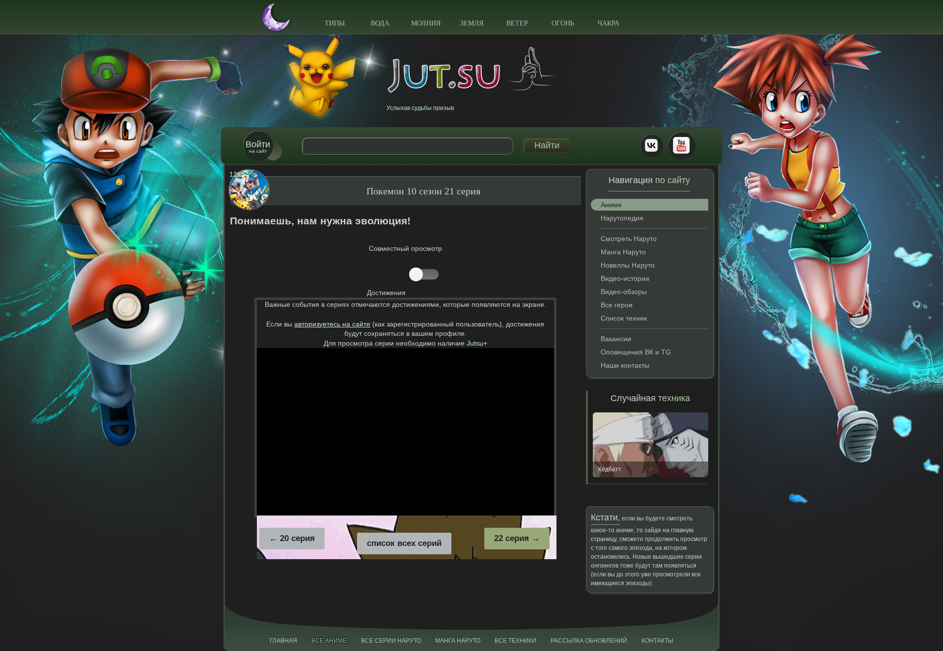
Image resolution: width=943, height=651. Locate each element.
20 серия (297, 538)
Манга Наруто (623, 252)
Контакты (657, 640)
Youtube (681, 145)
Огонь (563, 23)
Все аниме (329, 640)
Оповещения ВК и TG (636, 352)
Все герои (617, 305)
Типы (335, 23)
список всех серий (404, 543)
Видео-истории (625, 278)
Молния (426, 23)
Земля (471, 23)
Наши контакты (625, 365)
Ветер (517, 23)
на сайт (258, 146)
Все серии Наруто (391, 640)
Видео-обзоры (624, 292)
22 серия (511, 538)
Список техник (624, 318)
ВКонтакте (651, 145)
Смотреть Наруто (629, 239)
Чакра (608, 23)
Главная (283, 640)
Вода (380, 23)
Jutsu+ (477, 343)
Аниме (611, 205)
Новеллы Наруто (628, 265)
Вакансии (616, 339)
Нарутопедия (622, 218)
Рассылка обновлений (589, 640)
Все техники (515, 640)
